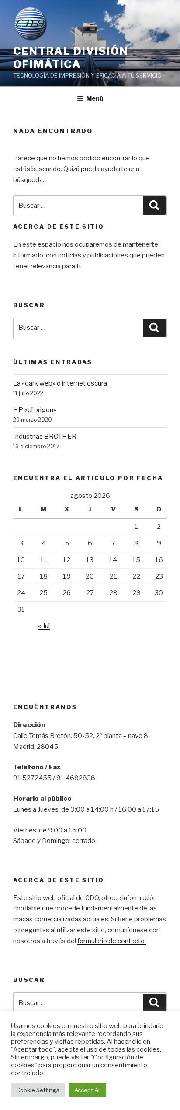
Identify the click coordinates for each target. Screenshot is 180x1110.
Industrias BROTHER (44, 436)
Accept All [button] (87, 1089)
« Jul (44, 626)
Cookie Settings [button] (37, 1089)
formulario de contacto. (111, 941)
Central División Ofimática (70, 58)
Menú (95, 98)
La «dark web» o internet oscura (60, 383)
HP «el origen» (34, 410)
